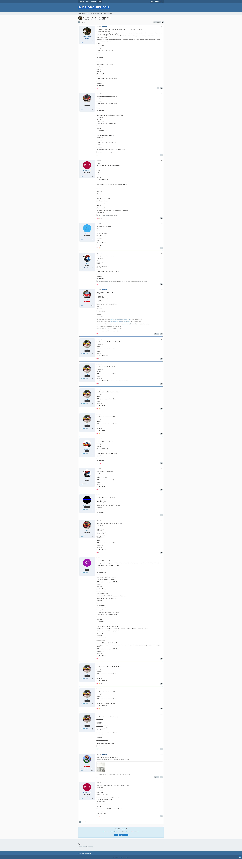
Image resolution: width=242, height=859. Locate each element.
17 (84, 22)
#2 (162, 93)
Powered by (121, 857)
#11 (162, 439)
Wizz (105, 152)
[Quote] (161, 88)
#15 (162, 558)
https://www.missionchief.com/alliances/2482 (120, 319)
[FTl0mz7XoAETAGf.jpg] (100, 767)
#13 (162, 495)
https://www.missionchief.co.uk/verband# (119, 321)
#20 (162, 782)
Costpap (106, 281)
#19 (162, 754)
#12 (162, 468)
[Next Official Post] (158, 88)
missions (90, 846)
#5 (162, 253)
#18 (162, 714)
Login (152, 1)
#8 (162, 364)
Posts (82, 42)
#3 (162, 160)
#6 (162, 289)
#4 (162, 223)
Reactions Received (84, 41)
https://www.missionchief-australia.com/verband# (127, 323)
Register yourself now (120, 831)
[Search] (161, 1)
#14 (162, 520)
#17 (162, 689)
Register (156, 1)
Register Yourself (123, 835)
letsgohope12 (88, 19)
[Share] (163, 22)
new (80, 846)
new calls (85, 846)
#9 (162, 389)
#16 (162, 664)
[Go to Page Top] (240, 857)
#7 (162, 339)
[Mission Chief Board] (121, 7)
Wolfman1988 (106, 215)
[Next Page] (87, 22)
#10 (162, 414)
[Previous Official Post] (155, 334)
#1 (162, 26)
